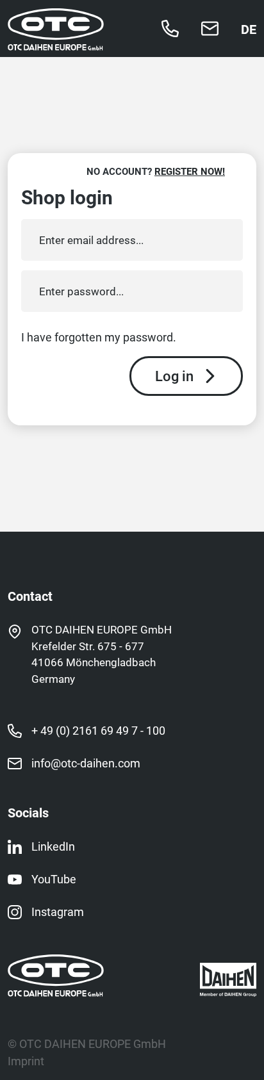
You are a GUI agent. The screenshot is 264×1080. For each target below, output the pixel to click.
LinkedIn (53, 846)
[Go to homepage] (56, 42)
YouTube (53, 879)
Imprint (26, 1060)
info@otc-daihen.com (85, 763)
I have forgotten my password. (98, 337)
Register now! (189, 171)
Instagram (57, 911)
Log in (174, 375)
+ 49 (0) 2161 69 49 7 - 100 (98, 730)
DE (248, 28)
